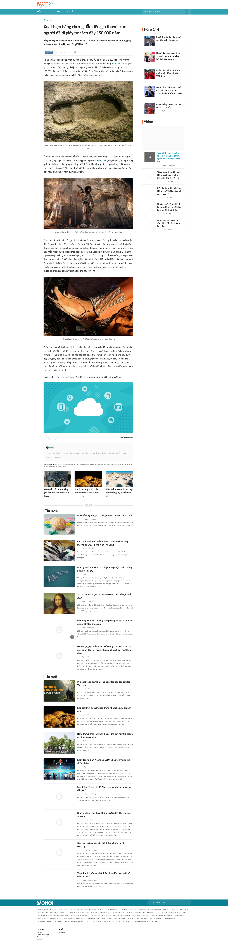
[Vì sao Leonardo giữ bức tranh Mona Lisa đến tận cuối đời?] (59, 603)
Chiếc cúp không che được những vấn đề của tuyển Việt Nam (168, 73)
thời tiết (102, 160)
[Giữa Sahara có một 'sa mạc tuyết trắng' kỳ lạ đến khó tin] (119, 479)
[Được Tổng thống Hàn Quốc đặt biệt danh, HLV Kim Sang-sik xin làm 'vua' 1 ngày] (149, 91)
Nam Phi (116, 64)
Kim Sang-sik (151, 912)
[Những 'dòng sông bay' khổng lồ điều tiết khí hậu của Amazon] (59, 822)
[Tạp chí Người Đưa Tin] (79, 548)
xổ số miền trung (112, 909)
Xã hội (180, 909)
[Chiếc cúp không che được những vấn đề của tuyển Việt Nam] (149, 74)
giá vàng (61, 912)
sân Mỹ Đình (71, 912)
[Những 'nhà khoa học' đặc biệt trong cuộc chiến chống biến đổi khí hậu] (59, 576)
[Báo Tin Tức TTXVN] (79, 574)
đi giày (48, 453)
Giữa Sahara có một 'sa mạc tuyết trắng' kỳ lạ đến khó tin (119, 492)
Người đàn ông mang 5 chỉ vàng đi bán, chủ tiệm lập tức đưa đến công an (168, 56)
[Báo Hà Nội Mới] (80, 767)
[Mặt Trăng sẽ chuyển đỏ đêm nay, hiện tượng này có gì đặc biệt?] (59, 796)
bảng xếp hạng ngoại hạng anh (161, 916)
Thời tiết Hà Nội (91, 912)
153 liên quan (90, 627)
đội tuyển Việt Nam (44, 922)
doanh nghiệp (156, 909)
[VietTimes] (79, 741)
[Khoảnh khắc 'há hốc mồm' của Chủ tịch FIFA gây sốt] (149, 41)
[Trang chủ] (45, 4)
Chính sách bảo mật (43, 937)
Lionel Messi (124, 909)
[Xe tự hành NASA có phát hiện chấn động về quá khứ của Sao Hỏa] (59, 882)
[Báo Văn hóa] (77, 496)
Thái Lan (144, 919)
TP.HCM (165, 909)
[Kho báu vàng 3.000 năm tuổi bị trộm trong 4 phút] (88, 479)
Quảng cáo (40, 939)
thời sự (172, 909)
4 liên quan (90, 601)
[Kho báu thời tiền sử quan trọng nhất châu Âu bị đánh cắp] (59, 717)
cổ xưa (93, 453)
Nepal (139, 916)
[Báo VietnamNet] (159, 165)
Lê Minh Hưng (90, 919)
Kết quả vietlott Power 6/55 (59, 916)
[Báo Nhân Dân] (79, 689)
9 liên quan (91, 689)
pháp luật (81, 912)
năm (137, 919)
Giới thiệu (40, 932)
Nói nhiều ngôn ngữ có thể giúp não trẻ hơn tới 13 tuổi (104, 515)
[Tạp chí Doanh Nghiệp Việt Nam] (49, 52)
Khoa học (48, 20)
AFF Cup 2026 (162, 912)
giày (124, 453)
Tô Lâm (60, 909)
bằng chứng (102, 453)
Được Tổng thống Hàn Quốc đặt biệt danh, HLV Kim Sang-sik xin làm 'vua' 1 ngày (169, 90)
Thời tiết (133, 909)
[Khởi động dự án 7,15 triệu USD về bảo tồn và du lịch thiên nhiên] (59, 769)
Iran (184, 912)
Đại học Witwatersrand (71, 453)
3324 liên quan (167, 197)
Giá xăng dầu (79, 919)
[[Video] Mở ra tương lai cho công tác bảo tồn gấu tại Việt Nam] (59, 691)
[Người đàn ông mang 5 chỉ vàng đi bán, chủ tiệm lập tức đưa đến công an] (149, 57)
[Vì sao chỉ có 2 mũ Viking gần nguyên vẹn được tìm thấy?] (57, 479)
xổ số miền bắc (144, 909)
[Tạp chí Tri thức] (79, 602)
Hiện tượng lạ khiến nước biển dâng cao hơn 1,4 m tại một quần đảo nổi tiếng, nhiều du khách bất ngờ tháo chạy (104, 650)
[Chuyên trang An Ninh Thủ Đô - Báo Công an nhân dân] (78, 628)
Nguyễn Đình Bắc (174, 912)
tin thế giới (116, 922)
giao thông (101, 919)
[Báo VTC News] (159, 97)
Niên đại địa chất (114, 453)
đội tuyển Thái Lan (97, 916)
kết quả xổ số (43, 919)
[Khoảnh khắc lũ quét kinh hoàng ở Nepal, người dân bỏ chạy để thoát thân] (149, 208)
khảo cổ (48, 457)
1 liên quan (93, 519)
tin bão (186, 909)
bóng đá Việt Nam (155, 919)
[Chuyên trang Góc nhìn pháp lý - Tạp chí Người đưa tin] (79, 657)
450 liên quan (94, 794)
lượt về (108, 916)
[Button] (189, 12)
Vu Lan (109, 919)
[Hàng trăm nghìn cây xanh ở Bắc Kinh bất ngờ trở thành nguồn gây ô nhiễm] (59, 743)
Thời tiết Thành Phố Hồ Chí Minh (123, 916)
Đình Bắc (101, 909)
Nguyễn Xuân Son (55, 919)
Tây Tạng (146, 916)
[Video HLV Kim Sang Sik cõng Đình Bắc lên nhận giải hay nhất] (149, 224)
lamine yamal (178, 916)
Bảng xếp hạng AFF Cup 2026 (123, 919)
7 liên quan (92, 767)
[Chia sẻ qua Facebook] (45, 438)
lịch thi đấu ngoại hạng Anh (74, 922)
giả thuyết (56, 453)
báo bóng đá (127, 922)
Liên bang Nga (43, 909)
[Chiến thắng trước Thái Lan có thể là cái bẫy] (149, 108)
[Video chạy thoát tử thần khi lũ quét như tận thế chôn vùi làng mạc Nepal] (149, 176)
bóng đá (53, 909)
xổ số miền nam (83, 916)
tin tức (72, 916)
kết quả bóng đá (169, 919)
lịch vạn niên (42, 916)
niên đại (85, 453)
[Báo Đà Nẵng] (80, 820)
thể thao (53, 912)
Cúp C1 (88, 922)
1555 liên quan (92, 880)
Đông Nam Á (68, 919)
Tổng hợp (62, 932)
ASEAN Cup (116, 912)
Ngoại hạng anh (90, 909)
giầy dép (57, 457)
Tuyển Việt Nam (139, 912)
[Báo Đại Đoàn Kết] (80, 850)
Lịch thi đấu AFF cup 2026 (74, 909)
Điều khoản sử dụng (43, 935)
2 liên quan (91, 548)
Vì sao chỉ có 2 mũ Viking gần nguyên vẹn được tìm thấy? (56, 492)
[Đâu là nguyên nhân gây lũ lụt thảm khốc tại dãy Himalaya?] (59, 852)
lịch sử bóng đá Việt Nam (101, 922)
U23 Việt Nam (43, 912)
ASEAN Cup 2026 (104, 912)
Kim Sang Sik (58, 922)
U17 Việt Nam (127, 912)
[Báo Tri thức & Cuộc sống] (47, 500)
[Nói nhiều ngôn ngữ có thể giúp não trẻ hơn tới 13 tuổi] (59, 524)
